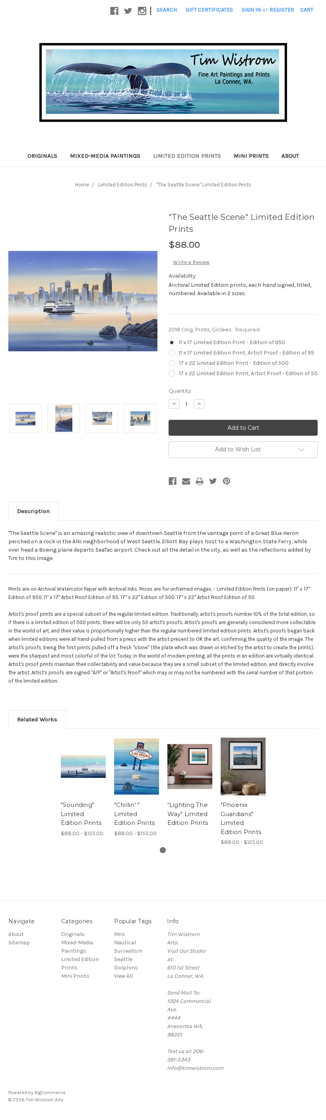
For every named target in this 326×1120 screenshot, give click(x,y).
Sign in (251, 9)
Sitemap (19, 942)
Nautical (125, 942)
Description (33, 511)
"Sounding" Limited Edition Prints (81, 813)
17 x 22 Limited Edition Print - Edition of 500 (234, 363)
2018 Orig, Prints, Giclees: (214, 329)
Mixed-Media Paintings (105, 155)
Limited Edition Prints (187, 155)
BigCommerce (50, 1092)
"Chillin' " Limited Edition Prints (134, 813)
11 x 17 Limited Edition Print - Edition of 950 (232, 342)
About (290, 155)
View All (123, 976)
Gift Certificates (209, 9)
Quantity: (180, 391)
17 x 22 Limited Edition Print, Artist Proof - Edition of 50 (248, 373)
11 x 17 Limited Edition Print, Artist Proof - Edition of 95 (246, 352)
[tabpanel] (83, 787)
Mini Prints (251, 155)
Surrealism (128, 951)
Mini (119, 934)
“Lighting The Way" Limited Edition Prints (187, 813)
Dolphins (126, 967)
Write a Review (191, 262)
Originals (42, 155)
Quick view (83, 757)
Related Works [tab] (37, 719)
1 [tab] (163, 850)
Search (167, 9)
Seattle (123, 959)
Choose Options (83, 776)
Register (282, 9)
